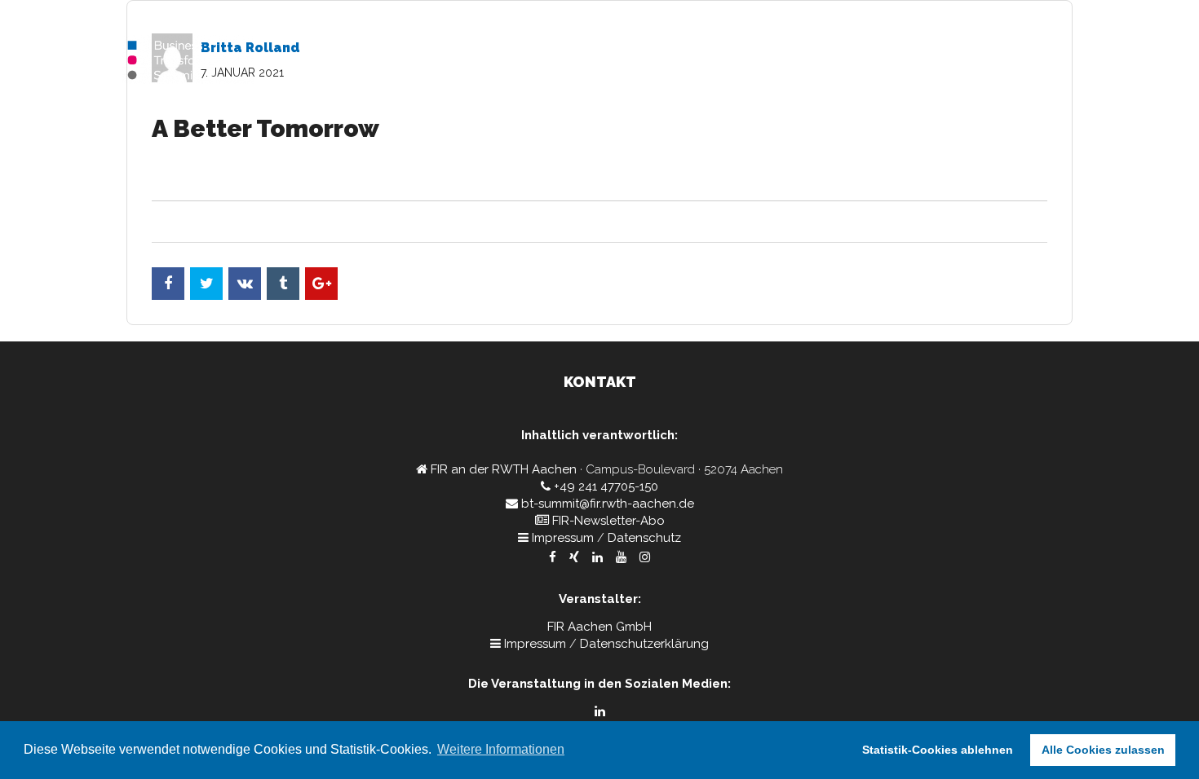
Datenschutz (644, 537)
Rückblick (1036, 61)
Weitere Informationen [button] (500, 749)
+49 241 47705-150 (606, 486)
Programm (884, 61)
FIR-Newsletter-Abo (608, 520)
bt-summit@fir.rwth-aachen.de (607, 503)
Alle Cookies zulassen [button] (1103, 749)
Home (812, 61)
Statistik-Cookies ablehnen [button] (937, 749)
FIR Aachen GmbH (599, 626)
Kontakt (962, 61)
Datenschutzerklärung (644, 643)
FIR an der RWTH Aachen (504, 469)
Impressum (563, 537)
